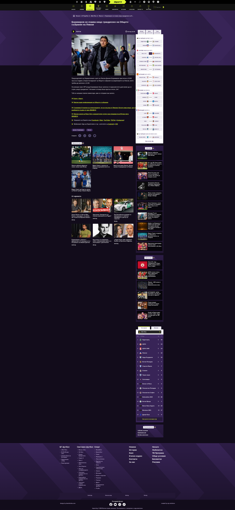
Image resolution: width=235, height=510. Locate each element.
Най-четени (148, 257)
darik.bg (95, 218)
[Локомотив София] (149, 2)
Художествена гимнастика (100, 468)
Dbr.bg (145, 495)
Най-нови (148, 148)
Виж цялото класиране (148, 419)
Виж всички (148, 141)
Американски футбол (100, 485)
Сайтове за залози (143, 430)
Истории (123, 9)
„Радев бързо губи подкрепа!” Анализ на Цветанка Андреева (123, 240)
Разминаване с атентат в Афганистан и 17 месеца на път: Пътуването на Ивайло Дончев (81, 241)
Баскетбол (99, 452)
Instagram (120, 120)
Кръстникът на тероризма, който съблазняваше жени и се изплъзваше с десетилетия (102, 241)
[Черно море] (153, 2)
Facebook (95, 120)
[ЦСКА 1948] (86, 2)
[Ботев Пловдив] (100, 2)
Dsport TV (140, 9)
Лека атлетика (100, 459)
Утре (157, 32)
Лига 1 (144, 110)
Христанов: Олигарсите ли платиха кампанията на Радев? (102, 215)
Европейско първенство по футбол (83, 479)
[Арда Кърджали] (95, 2)
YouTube (107, 120)
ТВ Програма (148, 9)
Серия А (144, 90)
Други (80, 487)
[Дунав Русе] (139, 2)
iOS (116, 124)
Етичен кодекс (135, 456)
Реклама (156, 462)
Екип (131, 453)
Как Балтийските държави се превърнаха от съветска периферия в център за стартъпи (122, 216)
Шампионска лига (82, 463)
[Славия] (130, 2)
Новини (82, 9)
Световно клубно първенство (82, 484)
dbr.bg (73, 220)
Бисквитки (157, 459)
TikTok (113, 120)
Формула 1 (99, 456)
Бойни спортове (101, 475)
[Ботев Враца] (158, 2)
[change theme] (163, 7)
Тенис (97, 454)
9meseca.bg (108, 495)
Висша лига (145, 50)
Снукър (98, 480)
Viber (101, 120)
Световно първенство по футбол (83, 474)
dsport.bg (78, 31)
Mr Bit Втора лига (148, 134)
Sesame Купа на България (66, 456)
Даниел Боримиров (78, 130)
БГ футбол (90, 9)
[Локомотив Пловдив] (144, 2)
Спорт (107, 9)
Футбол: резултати (143, 435)
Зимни (98, 471)
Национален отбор (64, 460)
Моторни (98, 473)
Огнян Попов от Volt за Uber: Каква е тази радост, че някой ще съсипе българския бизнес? (81, 216)
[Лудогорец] (77, 2)
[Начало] (74, 16)
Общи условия (159, 456)
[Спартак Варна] (104, 2)
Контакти (133, 459)
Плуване (98, 478)
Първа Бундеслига (82, 455)
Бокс (97, 465)
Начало (73, 9)
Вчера (141, 32)
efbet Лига (94, 16)
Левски (101, 16)
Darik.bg (90, 495)
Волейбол (99, 450)
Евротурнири (65, 463)
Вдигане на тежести (99, 462)
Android (111, 124)
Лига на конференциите (83, 469)
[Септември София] (135, 2)
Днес (149, 32)
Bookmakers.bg (142, 432)
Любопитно (115, 9)
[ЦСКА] (81, 2)
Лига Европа (82, 466)
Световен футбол (98, 9)
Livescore (132, 9)
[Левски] (90, 2)
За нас (132, 462)
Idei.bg (127, 495)
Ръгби (98, 488)
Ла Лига (145, 74)
